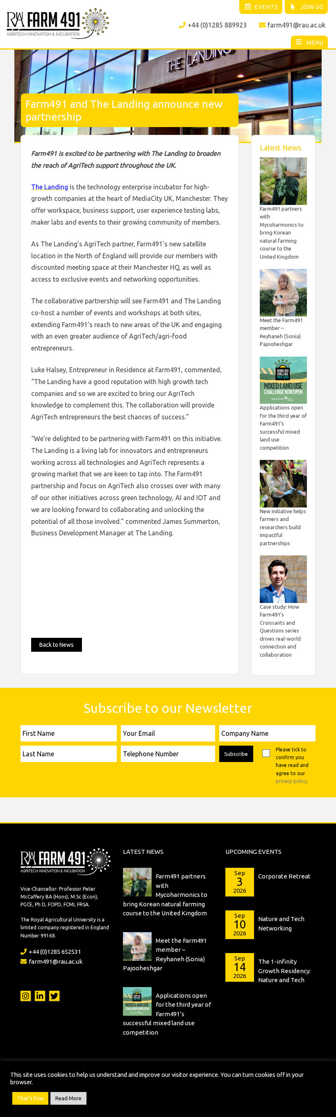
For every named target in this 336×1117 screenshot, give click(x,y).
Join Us (312, 7)
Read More (68, 1098)
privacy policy (291, 781)
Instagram (25, 996)
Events (266, 7)
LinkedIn (40, 996)
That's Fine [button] (30, 1098)
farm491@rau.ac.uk (296, 25)
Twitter (54, 996)
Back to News (56, 645)
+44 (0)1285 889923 (217, 25)
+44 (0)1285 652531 (55, 951)
